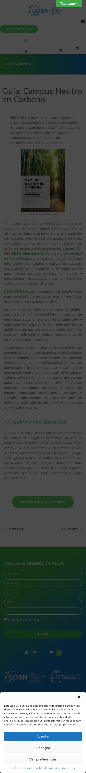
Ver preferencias (43, 759)
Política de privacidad (47, 768)
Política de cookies (21, 768)
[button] (79, 697)
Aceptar (43, 736)
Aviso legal (69, 768)
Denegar (43, 748)
